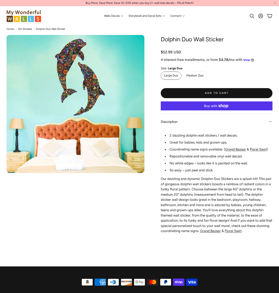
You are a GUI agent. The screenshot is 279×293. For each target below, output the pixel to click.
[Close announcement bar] (275, 3)
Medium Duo (195, 75)
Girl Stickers (25, 28)
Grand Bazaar (235, 149)
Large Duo (171, 75)
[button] (251, 16)
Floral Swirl (258, 149)
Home (10, 28)
